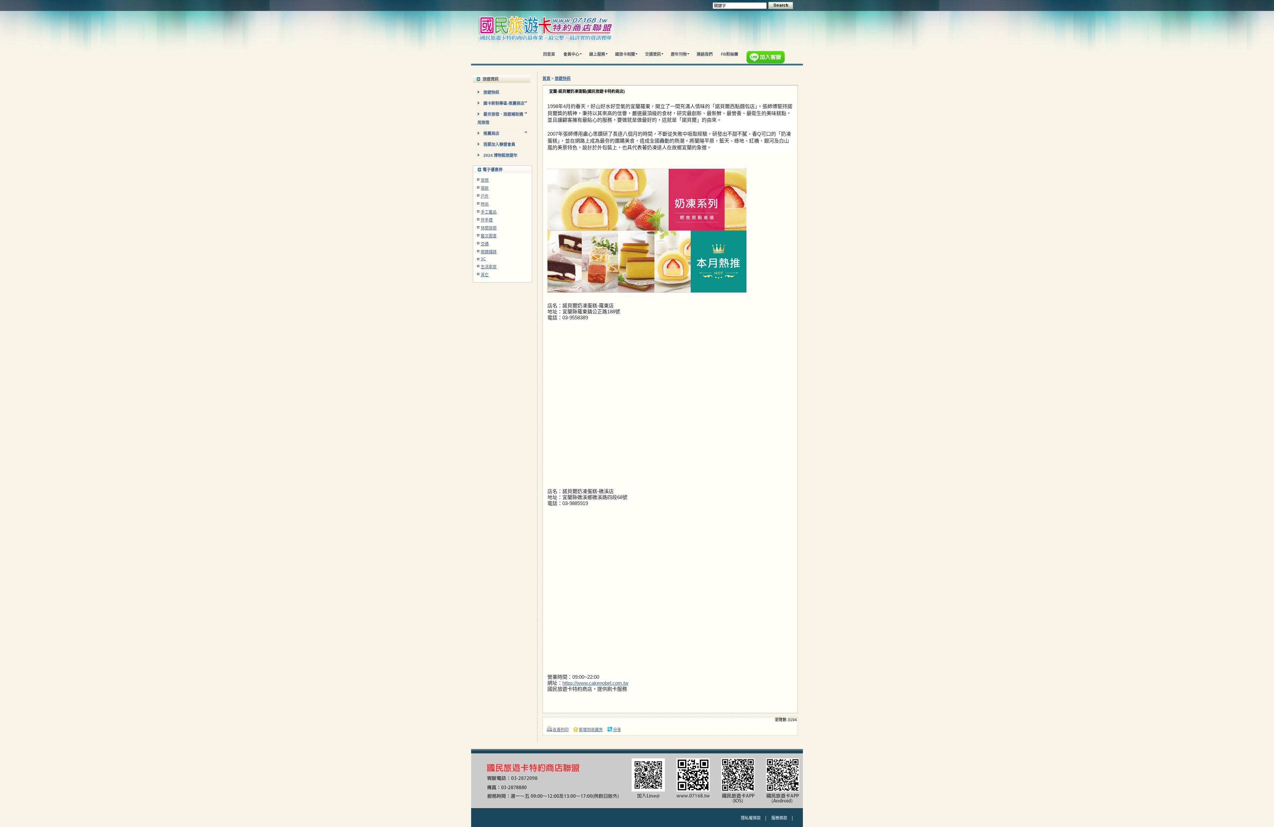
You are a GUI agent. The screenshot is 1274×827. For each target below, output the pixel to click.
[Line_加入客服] (767, 58)
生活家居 (489, 267)
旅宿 (485, 180)
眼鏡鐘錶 (489, 252)
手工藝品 (489, 212)
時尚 (485, 204)
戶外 (485, 196)
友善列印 (561, 730)
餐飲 (485, 188)
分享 (617, 730)
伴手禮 (487, 220)
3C (483, 259)
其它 (485, 275)
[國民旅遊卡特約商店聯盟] (560, 46)
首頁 (546, 78)
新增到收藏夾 (591, 730)
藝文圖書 (489, 236)
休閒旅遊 (489, 228)
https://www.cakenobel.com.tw (595, 683)
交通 (485, 244)
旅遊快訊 (563, 78)
